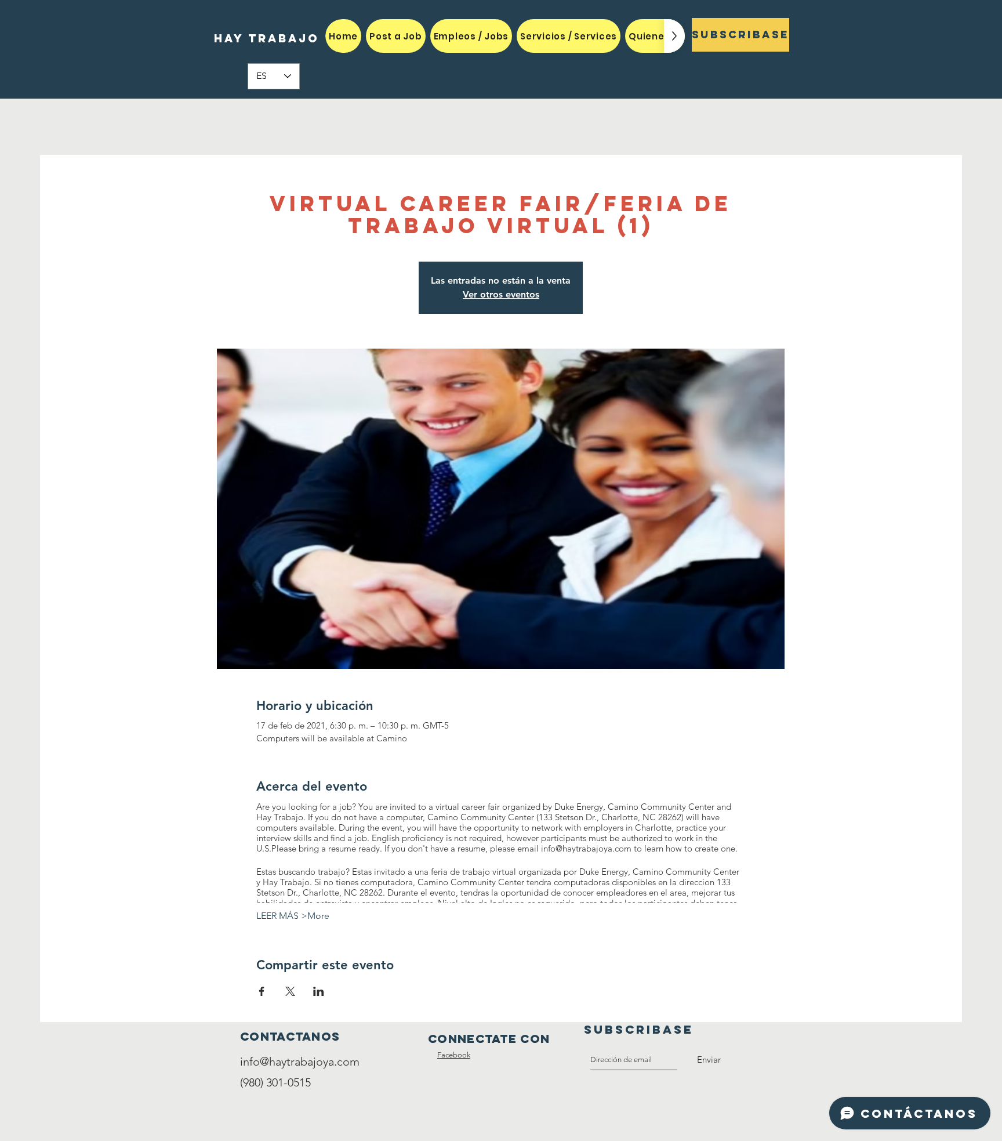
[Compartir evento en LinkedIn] (318, 991)
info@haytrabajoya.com (300, 1061)
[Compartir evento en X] (290, 991)
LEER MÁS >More (292, 915)
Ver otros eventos (501, 294)
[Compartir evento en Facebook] (261, 991)
